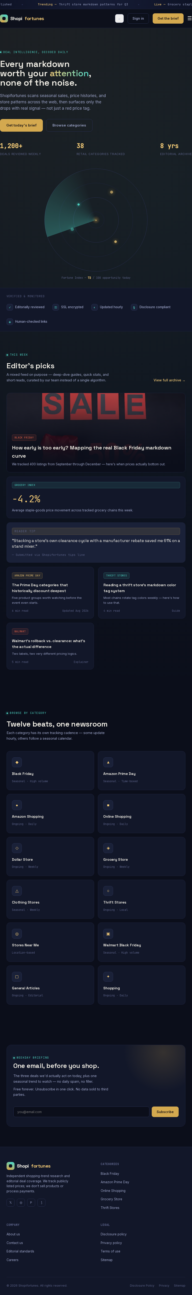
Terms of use (110, 1251)
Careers (12, 1260)
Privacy (164, 1285)
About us (13, 1234)
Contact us (15, 1243)
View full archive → (169, 380)
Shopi (27, 18)
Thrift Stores (110, 1208)
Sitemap (107, 1260)
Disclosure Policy (142, 1285)
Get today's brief (21, 125)
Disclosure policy (114, 1234)
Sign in (138, 18)
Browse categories (69, 125)
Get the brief (168, 18)
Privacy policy (111, 1243)
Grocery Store (111, 1199)
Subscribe (165, 1112)
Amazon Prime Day (115, 1182)
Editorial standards (20, 1251)
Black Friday (110, 1174)
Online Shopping (113, 1191)
